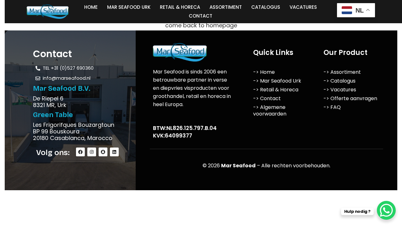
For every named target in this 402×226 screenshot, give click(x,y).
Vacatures (303, 7)
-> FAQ (332, 107)
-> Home (264, 72)
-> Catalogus (339, 80)
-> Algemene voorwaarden (269, 110)
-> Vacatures (339, 89)
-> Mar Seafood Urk (277, 80)
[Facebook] (80, 152)
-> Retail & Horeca (275, 89)
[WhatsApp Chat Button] (386, 210)
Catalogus (265, 7)
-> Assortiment (342, 72)
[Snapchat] (103, 152)
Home (91, 7)
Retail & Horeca (180, 7)
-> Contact (267, 98)
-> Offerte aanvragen (350, 98)
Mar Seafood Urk (128, 7)
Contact (200, 16)
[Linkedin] (114, 152)
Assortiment (225, 7)
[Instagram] (91, 152)
